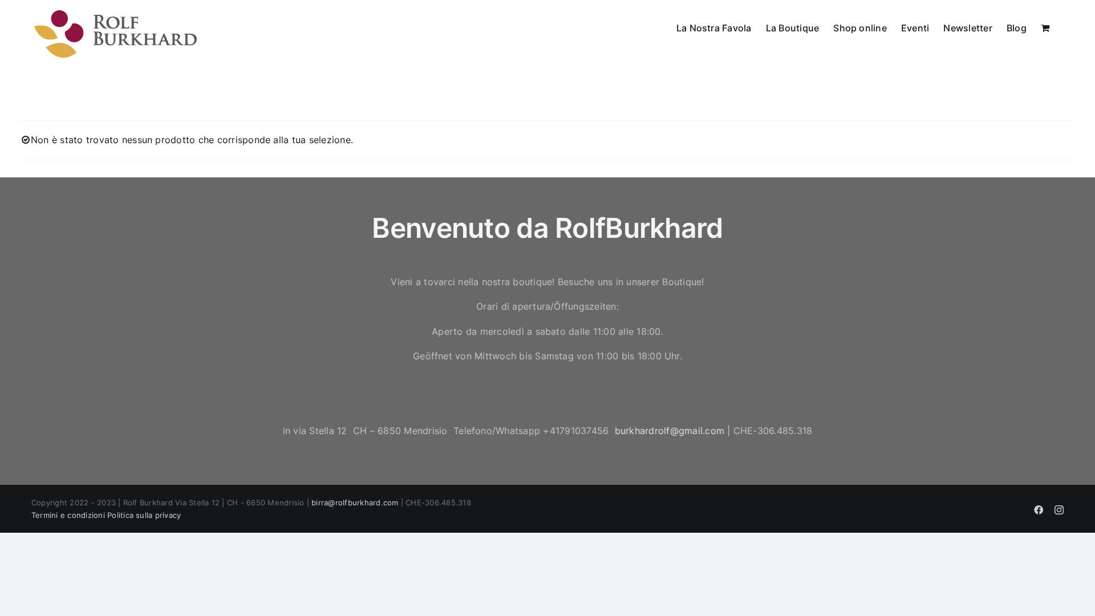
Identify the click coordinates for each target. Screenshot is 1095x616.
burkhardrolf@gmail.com (669, 430)
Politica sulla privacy (144, 515)
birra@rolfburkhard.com (354, 502)
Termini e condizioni (68, 515)
